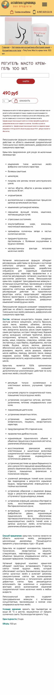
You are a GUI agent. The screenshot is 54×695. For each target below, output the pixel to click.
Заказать (25, 101)
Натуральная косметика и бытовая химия (31, 47)
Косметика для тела (11, 50)
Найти (26, 81)
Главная (5, 47)
